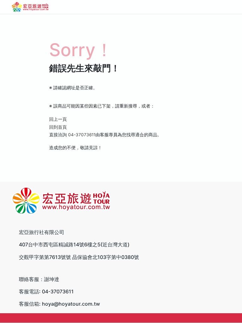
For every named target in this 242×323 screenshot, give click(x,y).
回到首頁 (58, 127)
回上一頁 (58, 119)
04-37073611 (81, 134)
